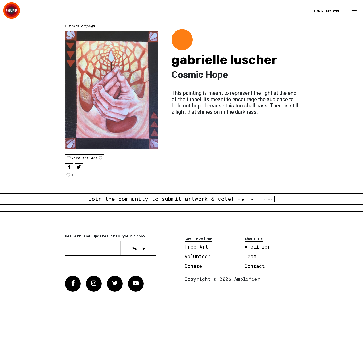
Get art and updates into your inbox (105, 235)
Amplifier (257, 247)
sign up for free (255, 199)
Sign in (319, 11)
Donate (193, 266)
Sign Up (138, 248)
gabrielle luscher (224, 59)
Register (333, 11)
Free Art (196, 247)
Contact (255, 266)
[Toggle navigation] (354, 10)
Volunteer (198, 256)
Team (250, 256)
